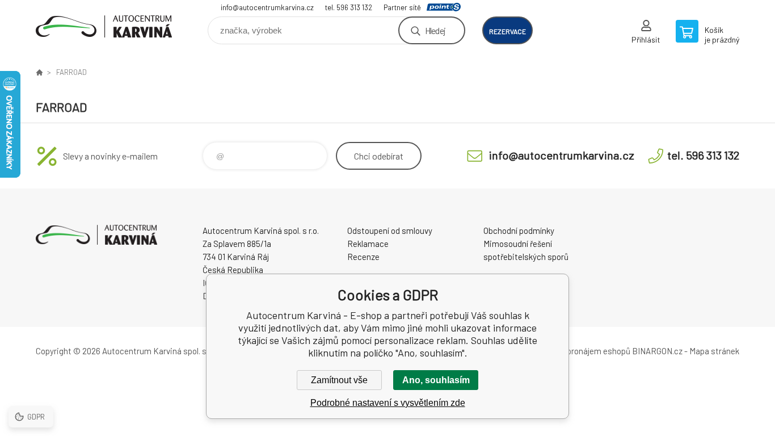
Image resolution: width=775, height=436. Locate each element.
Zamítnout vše (339, 380)
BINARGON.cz (657, 351)
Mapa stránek (714, 351)
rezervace (507, 31)
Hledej (435, 30)
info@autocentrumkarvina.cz (267, 7)
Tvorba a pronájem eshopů (582, 351)
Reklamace (368, 243)
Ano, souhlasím (436, 380)
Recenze (363, 256)
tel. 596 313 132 (348, 7)
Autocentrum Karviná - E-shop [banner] (104, 26)
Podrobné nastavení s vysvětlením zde (387, 403)
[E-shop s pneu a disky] (39, 72)
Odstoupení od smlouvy (389, 230)
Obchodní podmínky (518, 230)
